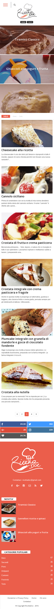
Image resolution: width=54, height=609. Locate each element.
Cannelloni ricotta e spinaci (32, 518)
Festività (5, 580)
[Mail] (30, 486)
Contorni (4, 575)
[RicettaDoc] (27, 11)
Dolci (3, 558)
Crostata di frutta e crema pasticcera (26, 243)
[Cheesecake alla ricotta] (27, 133)
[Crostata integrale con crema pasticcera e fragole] (27, 272)
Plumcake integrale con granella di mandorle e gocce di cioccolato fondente (25, 342)
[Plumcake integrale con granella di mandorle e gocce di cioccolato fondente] (27, 322)
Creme (23, 22)
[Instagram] (24, 486)
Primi (3, 567)
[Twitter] (41, 486)
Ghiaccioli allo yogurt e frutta (33, 532)
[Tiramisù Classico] (27, 50)
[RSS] (36, 486)
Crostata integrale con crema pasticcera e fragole (21, 290)
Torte (30, 22)
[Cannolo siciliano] (27, 179)
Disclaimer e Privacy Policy (18, 598)
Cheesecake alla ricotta (17, 150)
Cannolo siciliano (12, 196)
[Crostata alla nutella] (27, 375)
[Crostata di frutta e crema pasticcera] (27, 226)
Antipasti (5, 571)
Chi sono (43, 598)
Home (15, 116)
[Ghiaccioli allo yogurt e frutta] (8, 536)
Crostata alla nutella (15, 392)
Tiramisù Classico (27, 504)
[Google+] (18, 486)
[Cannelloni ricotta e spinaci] (8, 522)
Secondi (4, 562)
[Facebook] (13, 486)
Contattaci (27, 601)
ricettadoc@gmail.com (31, 480)
